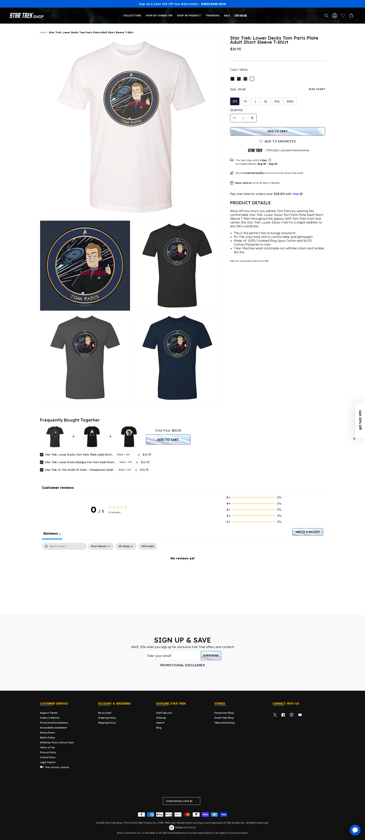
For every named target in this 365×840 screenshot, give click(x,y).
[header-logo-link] (27, 15)
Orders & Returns (50, 717)
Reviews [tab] (52, 533)
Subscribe (211, 655)
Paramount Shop (224, 712)
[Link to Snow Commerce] (182, 830)
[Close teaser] (354, 439)
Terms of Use (47, 747)
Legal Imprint (48, 762)
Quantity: (236, 110)
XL (266, 101)
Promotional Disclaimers (54, 722)
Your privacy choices (57, 767)
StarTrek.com (164, 712)
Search (160, 722)
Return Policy (47, 737)
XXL (277, 101)
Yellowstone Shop (224, 722)
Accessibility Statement (53, 727)
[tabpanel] (182, 571)
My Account (104, 712)
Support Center (49, 712)
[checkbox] (147, 546)
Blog (158, 727)
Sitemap (161, 717)
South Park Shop (224, 717)
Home (43, 32)
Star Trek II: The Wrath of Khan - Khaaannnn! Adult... (80, 470)
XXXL (290, 101)
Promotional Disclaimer (182, 665)
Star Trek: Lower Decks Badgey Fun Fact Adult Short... (80, 462)
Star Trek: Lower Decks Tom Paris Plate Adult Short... (79, 454)
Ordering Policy (107, 717)
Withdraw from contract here (57, 742)
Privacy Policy (48, 752)
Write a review (308, 532)
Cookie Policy (48, 757)
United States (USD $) (179, 801)
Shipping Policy (107, 722)
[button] (326, 15)
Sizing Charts (47, 732)
